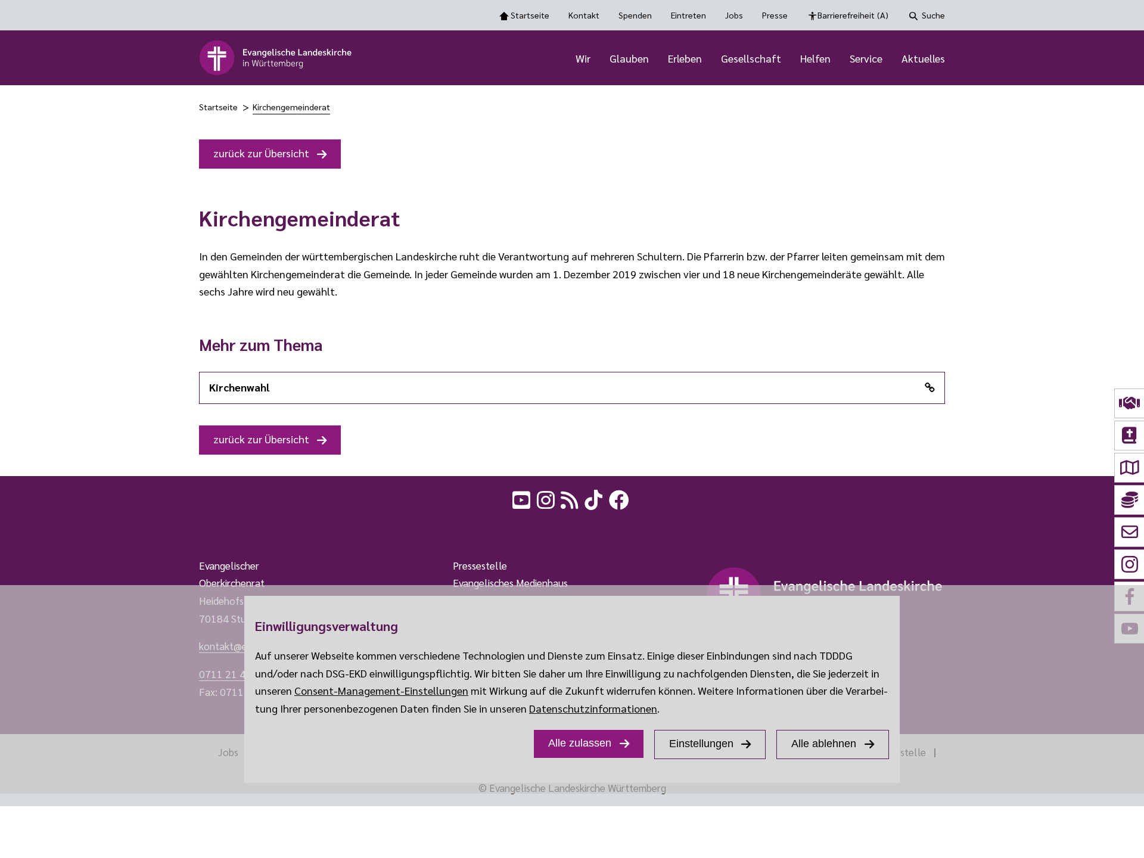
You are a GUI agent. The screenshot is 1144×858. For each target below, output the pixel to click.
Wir (583, 58)
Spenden (635, 15)
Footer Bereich (33, 528)
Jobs (734, 15)
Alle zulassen (579, 743)
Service (866, 58)
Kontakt (583, 15)
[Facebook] (620, 498)
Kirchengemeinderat (291, 106)
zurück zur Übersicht (261, 153)
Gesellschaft (751, 58)
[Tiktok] (595, 498)
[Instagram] (547, 498)
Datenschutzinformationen (593, 708)
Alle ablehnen (823, 744)
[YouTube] (522, 498)
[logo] (276, 58)
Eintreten (688, 15)
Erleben (685, 58)
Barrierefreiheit (852, 15)
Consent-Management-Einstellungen (381, 690)
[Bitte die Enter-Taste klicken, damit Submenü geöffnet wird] (597, 59)
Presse (775, 15)
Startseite (530, 15)
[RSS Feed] (571, 498)
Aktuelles (923, 58)
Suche (933, 15)
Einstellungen (701, 744)
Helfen (815, 58)
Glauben (629, 58)
